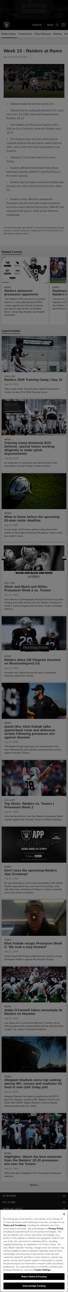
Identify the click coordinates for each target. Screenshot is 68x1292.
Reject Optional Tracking (34, 1276)
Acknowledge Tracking (34, 1285)
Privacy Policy (48, 1228)
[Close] (64, 1214)
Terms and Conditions (14, 1225)
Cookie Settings (33, 1269)
